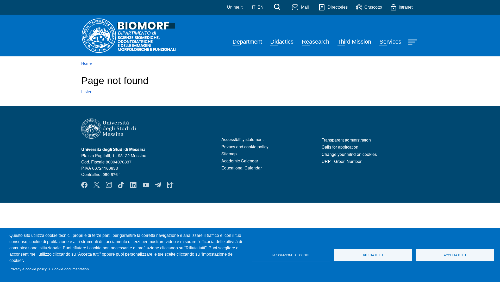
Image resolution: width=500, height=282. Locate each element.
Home (86, 63)
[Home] (128, 35)
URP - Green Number (341, 161)
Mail (305, 7)
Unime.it (234, 7)
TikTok (121, 185)
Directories (338, 7)
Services (390, 41)
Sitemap (229, 154)
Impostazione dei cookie (291, 255)
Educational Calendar (241, 168)
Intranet (406, 7)
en (261, 7)
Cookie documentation (70, 269)
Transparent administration (346, 140)
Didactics (281, 41)
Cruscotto (373, 7)
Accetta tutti (455, 255)
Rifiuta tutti (373, 255)
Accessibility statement (242, 139)
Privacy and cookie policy (244, 147)
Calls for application (340, 147)
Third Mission (354, 41)
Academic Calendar (239, 161)
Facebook (84, 185)
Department (247, 41)
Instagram (109, 185)
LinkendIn (133, 185)
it (253, 7)
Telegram (158, 185)
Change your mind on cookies (349, 154)
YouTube (146, 185)
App (170, 185)
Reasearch (315, 41)
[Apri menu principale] (413, 41)
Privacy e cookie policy (28, 269)
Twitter (96, 185)
